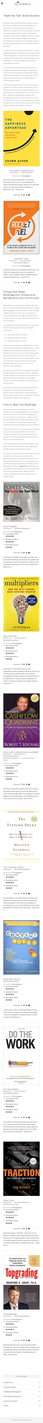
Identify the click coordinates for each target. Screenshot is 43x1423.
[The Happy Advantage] (21, 138)
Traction (8, 1201)
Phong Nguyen (26, 176)
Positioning (10, 527)
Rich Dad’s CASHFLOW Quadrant (21, 752)
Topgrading (10, 1314)
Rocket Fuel (21, 259)
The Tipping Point (13, 867)
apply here (23, 466)
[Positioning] (21, 502)
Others (5, 760)
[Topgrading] (21, 1282)
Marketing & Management (21, 262)
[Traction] (21, 1169)
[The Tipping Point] (21, 836)
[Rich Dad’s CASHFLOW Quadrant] (21, 720)
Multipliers (10, 636)
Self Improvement (27, 172)
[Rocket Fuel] (21, 227)
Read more (19, 189)
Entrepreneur (14, 172)
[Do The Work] (21, 1056)
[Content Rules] (21, 947)
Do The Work (10, 1089)
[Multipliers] (21, 604)
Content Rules (11, 979)
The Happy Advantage (21, 171)
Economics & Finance (28, 758)
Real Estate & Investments (11, 758)
